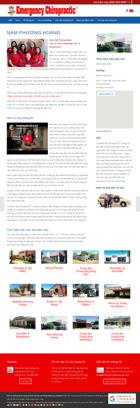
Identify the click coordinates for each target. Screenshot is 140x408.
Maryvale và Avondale (117, 270)
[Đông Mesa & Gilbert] (86, 290)
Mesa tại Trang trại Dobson (117, 305)
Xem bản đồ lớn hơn (103, 131)
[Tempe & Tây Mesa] (54, 290)
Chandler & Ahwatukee (22, 335)
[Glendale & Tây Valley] (23, 257)
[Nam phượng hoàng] (54, 323)
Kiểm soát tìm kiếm (96, 402)
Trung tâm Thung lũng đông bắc (86, 271)
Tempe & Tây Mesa (54, 303)
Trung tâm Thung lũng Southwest (117, 336)
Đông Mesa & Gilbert (86, 303)
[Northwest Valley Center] (138, 204)
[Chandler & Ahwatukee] (23, 322)
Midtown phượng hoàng (22, 303)
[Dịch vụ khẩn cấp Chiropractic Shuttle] (114, 200)
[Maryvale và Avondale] (117, 257)
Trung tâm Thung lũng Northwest (86, 336)
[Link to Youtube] (131, 10)
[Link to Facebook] (127, 10)
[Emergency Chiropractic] (42, 11)
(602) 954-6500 (117, 2)
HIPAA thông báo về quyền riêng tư (48, 402)
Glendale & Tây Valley (22, 270)
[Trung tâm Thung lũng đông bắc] (86, 257)
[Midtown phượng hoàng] (23, 290)
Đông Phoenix (54, 267)
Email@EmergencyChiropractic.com (112, 375)
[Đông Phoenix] (54, 257)
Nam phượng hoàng (54, 336)
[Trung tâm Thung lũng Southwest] (117, 322)
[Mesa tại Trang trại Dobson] (117, 291)
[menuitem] (10, 20)
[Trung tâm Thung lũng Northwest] (86, 322)
